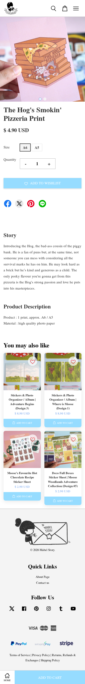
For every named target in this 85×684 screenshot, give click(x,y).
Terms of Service (19, 655)
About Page (43, 577)
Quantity (10, 159)
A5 (37, 147)
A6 (25, 147)
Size (7, 147)
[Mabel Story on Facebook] (24, 611)
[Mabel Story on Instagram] (48, 611)
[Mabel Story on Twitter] (11, 611)
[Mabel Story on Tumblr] (61, 611)
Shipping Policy (50, 660)
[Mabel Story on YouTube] (73, 611)
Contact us (42, 583)
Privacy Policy (41, 655)
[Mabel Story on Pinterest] (36, 611)
